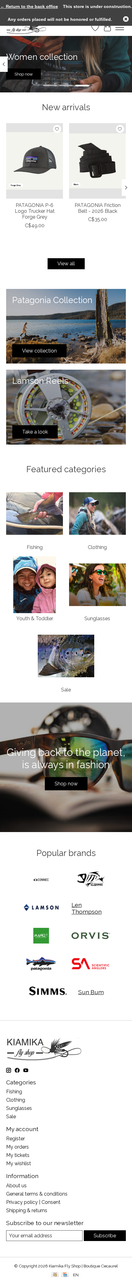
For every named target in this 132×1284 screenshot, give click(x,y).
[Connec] (41, 880)
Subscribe (105, 1236)
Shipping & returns (26, 1210)
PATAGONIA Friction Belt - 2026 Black (98, 208)
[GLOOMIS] (91, 880)
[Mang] (41, 936)
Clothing (97, 547)
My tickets (17, 1155)
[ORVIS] (91, 936)
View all (66, 264)
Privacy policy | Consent (33, 1202)
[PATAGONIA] (41, 964)
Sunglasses (97, 618)
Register (15, 1139)
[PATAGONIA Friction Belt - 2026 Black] (97, 161)
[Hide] (126, 19)
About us (16, 1186)
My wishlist (18, 1163)
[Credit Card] (65, 1275)
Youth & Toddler (34, 618)
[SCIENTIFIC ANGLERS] (91, 964)
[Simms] (48, 992)
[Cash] (55, 1275)
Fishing (35, 547)
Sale (66, 690)
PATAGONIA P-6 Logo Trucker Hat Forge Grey (35, 211)
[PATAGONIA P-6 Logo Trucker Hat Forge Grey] (34, 161)
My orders (17, 1147)
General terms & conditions (37, 1194)
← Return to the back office (29, 6)
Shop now (23, 73)
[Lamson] (41, 908)
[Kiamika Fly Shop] (26, 27)
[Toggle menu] (120, 27)
